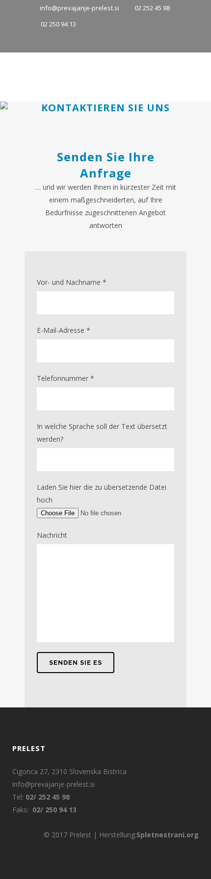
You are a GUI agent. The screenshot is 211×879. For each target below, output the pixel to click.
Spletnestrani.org (167, 834)
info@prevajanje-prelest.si (80, 7)
